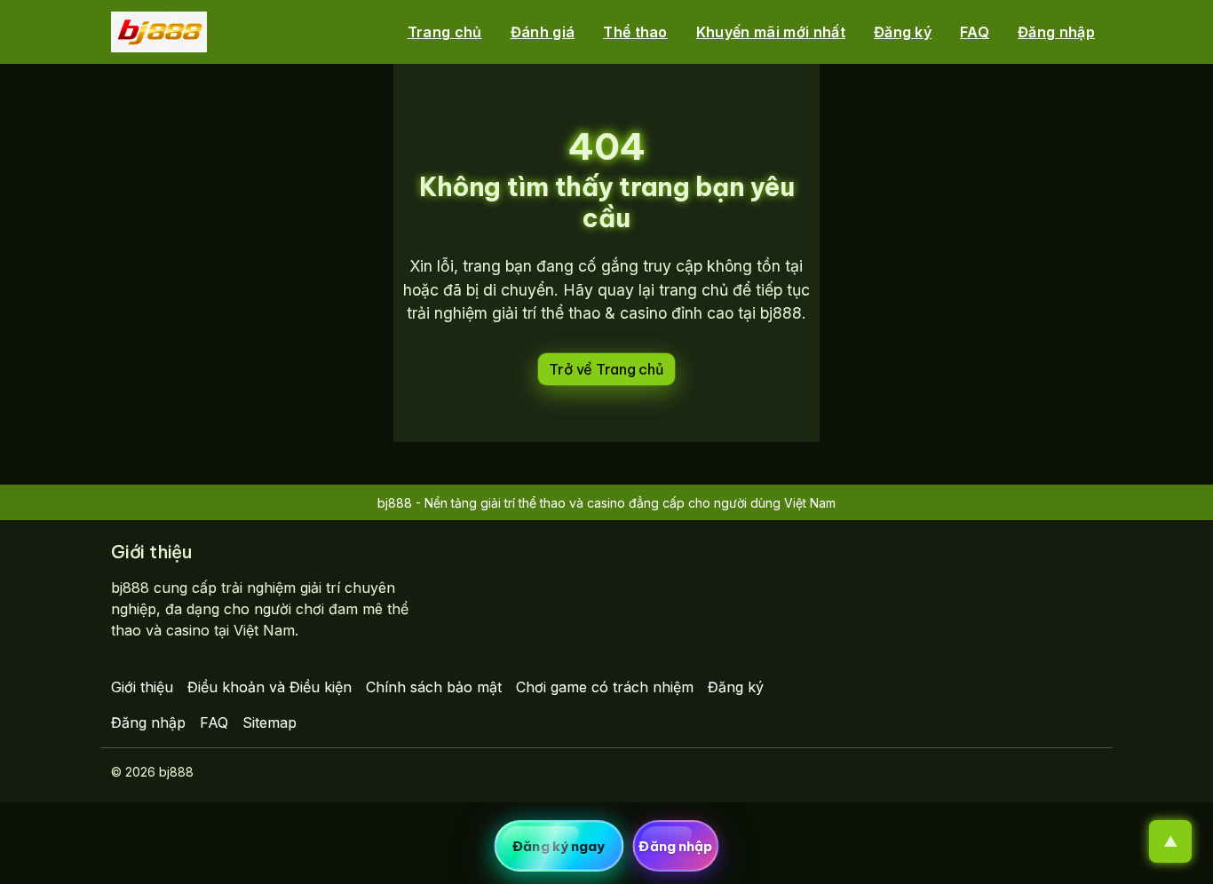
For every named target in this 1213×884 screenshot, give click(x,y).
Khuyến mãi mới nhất (770, 32)
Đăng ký (903, 32)
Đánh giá (543, 32)
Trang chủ (445, 32)
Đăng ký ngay (558, 846)
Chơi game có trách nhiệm (605, 687)
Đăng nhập (1056, 32)
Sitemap (269, 722)
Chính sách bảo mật (434, 687)
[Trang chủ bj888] (159, 32)
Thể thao (635, 32)
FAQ (974, 32)
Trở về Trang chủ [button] (606, 369)
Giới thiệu (142, 687)
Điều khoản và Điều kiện (269, 687)
